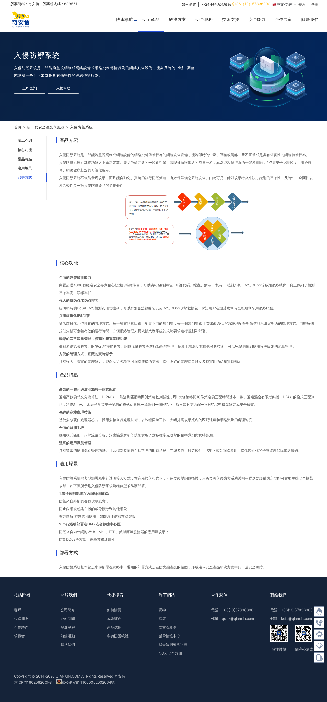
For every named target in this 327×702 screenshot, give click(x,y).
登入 (302, 4)
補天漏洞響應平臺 (173, 644)
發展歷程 (68, 627)
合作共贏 (283, 19)
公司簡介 (68, 610)
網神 (162, 610)
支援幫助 (63, 88)
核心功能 (25, 150)
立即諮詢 (29, 88)
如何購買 (189, 4)
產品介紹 (25, 140)
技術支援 (230, 19)
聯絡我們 (68, 644)
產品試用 (114, 627)
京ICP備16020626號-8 (33, 682)
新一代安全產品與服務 (46, 127)
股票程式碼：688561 (60, 4)
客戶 (17, 610)
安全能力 (257, 19)
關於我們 (310, 19)
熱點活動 (68, 636)
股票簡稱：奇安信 (24, 4)
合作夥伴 (21, 627)
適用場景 (25, 168)
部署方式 (25, 177)
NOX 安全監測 (170, 653)
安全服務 (204, 19)
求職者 (19, 636)
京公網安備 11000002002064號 (88, 682)
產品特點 (25, 159)
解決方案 (177, 19)
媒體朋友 (21, 618)
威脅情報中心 (169, 636)
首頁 (18, 127)
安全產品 (151, 19)
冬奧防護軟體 (118, 636)
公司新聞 (68, 618)
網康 (162, 618)
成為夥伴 (114, 618)
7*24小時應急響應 (216, 4)
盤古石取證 (168, 627)
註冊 (314, 4)
